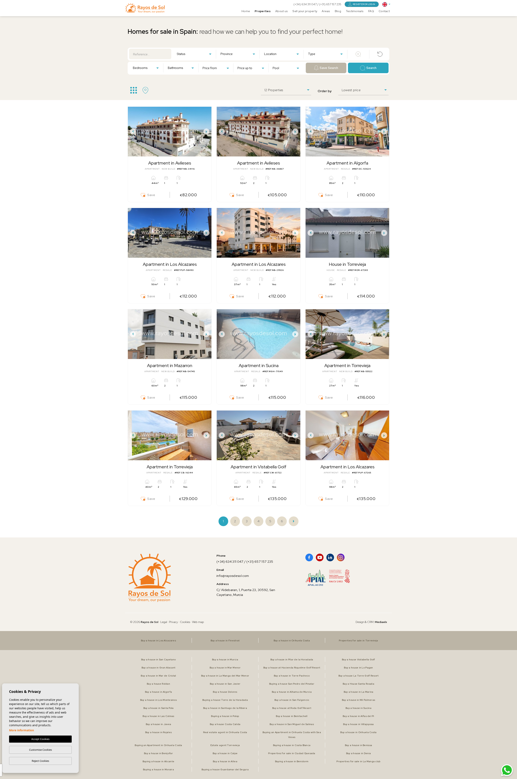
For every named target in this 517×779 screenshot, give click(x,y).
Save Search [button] (329, 68)
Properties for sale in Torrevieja (358, 640)
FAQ (371, 11)
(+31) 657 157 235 (330, 4)
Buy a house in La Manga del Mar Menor (225, 675)
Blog (338, 11)
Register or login (364, 4)
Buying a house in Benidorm (291, 761)
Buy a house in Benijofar (158, 753)
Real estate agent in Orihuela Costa (225, 732)
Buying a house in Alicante (158, 761)
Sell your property (304, 11)
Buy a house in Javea (158, 724)
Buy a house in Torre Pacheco (292, 675)
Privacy (173, 622)
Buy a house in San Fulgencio (291, 700)
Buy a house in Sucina (358, 708)
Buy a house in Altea (225, 761)
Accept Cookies (40, 739)
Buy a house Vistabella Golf (358, 659)
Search (371, 68)
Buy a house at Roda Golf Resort (291, 708)
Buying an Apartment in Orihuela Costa (158, 745)
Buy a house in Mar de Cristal (158, 675)
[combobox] (193, 54)
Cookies (185, 622)
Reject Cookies (40, 761)
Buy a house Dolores (225, 692)
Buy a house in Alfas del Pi (358, 716)
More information (21, 730)
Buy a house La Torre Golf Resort (358, 675)
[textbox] (194, 54)
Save (151, 195)
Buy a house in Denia (358, 753)
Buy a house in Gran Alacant (158, 667)
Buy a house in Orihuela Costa (292, 640)
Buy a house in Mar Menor (225, 667)
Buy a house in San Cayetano (158, 659)
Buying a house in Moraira (158, 769)
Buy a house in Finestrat (225, 640)
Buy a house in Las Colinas (158, 716)
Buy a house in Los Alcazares (158, 640)
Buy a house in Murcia (225, 659)
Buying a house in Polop (225, 716)
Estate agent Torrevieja (225, 745)
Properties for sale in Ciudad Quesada (291, 753)
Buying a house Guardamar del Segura (225, 769)
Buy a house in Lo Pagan (358, 667)
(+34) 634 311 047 (305, 4)
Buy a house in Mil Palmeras (358, 700)
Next (207, 131)
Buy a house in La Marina (358, 692)
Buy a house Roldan (158, 683)
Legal (164, 622)
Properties (263, 11)
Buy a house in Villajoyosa (358, 724)
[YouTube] (320, 557)
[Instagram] (341, 557)
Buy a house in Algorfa (158, 692)
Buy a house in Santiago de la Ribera (225, 708)
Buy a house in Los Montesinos (158, 700)
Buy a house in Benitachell (291, 716)
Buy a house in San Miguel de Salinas (292, 724)
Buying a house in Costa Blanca (291, 745)
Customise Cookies (40, 750)
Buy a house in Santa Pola (158, 708)
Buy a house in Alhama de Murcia (292, 692)
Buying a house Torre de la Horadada (225, 700)
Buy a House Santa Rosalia (358, 683)
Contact (384, 11)
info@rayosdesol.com (232, 576)
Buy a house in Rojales (158, 732)
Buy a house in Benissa (358, 745)
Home (246, 11)
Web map (198, 622)
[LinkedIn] (330, 557)
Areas (326, 11)
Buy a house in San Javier (225, 683)
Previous (132, 131)
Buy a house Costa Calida (225, 724)
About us (281, 11)
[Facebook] (309, 557)
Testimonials (355, 11)
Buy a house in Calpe (225, 753)
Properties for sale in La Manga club (358, 761)
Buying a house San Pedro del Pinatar (291, 683)
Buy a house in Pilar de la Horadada (291, 659)
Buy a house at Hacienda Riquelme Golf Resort (291, 667)
